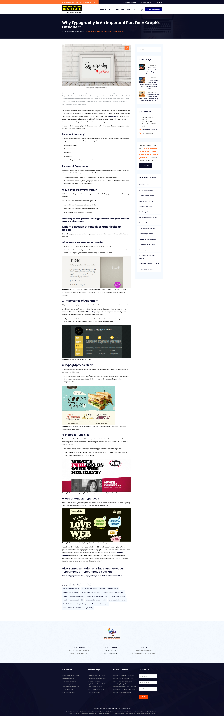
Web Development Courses (147, 239)
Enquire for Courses (153, 9)
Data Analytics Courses (146, 250)
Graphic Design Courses (146, 196)
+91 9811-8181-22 (146, 2)
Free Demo (145, 165)
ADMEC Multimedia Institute (111, 576)
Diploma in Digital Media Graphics (123, 675)
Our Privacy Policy (67, 689)
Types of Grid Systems (95, 692)
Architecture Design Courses (148, 217)
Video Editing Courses (146, 201)
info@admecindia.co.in (131, 2)
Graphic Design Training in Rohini (96, 600)
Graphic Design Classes (83, 96)
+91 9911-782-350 (110, 651)
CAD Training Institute (68, 678)
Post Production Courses (147, 228)
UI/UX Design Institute (85, 711)
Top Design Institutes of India (97, 678)
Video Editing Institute (68, 684)
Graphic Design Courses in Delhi (98, 96)
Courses (103, 9)
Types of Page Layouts (95, 687)
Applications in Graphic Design (97, 684)
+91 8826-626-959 (110, 654)
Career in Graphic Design (107, 93)
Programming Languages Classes (147, 257)
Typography (82, 104)
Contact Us (131, 9)
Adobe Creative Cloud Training (122, 681)
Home (65, 31)
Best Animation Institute (150, 711)
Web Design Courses (145, 212)
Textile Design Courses (146, 234)
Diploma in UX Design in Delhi (122, 692)
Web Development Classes (112, 711)
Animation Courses (145, 223)
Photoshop (91, 312)
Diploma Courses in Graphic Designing (93, 588)
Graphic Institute (79, 93)
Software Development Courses (147, 713)
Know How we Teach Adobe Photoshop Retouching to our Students (148, 71)
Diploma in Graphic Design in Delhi (123, 678)
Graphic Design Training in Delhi (116, 98)
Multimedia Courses (145, 206)
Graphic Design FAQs (68, 692)
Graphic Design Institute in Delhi (111, 709)
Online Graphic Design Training (70, 104)
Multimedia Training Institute (76, 713)
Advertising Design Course (121, 684)
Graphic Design (72, 96)
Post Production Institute (69, 681)
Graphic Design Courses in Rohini (116, 96)
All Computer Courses (146, 269)
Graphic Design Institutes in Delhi (73, 596)
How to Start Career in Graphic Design (101, 101)
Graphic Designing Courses (83, 101)
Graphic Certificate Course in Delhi (124, 689)
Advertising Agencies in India (96, 675)
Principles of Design (94, 681)
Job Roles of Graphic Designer (119, 101)
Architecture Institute (138, 711)
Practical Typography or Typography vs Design (79, 576)
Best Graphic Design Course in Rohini (124, 687)
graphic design (113, 116)
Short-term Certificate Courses (149, 264)
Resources (120, 9)
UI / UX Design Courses (146, 190)
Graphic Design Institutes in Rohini (84, 98)
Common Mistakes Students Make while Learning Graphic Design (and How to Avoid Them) (149, 98)
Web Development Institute (70, 687)
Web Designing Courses (98, 711)
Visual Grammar (92, 93)
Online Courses (144, 185)
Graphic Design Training (100, 98)
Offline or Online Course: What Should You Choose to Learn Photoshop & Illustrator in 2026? (149, 84)
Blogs (111, 9)
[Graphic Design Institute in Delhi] (72, 8)
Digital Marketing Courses (147, 244)
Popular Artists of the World (96, 689)
